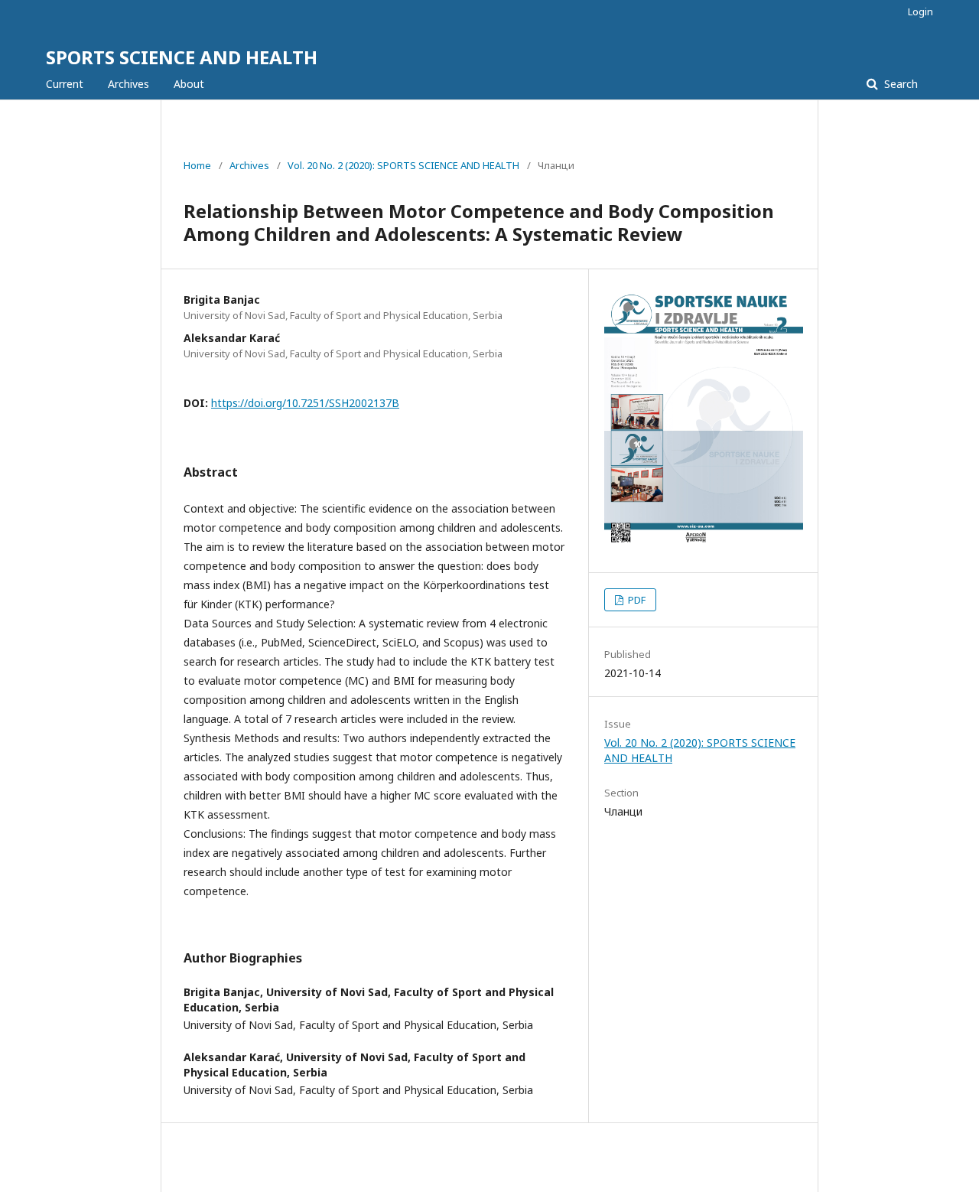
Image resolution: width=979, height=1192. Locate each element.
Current (64, 84)
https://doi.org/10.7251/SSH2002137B (305, 403)
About (189, 84)
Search (899, 84)
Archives (128, 84)
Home (197, 165)
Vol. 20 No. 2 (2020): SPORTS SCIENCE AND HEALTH (403, 165)
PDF (636, 600)
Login (920, 11)
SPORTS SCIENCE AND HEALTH (181, 57)
